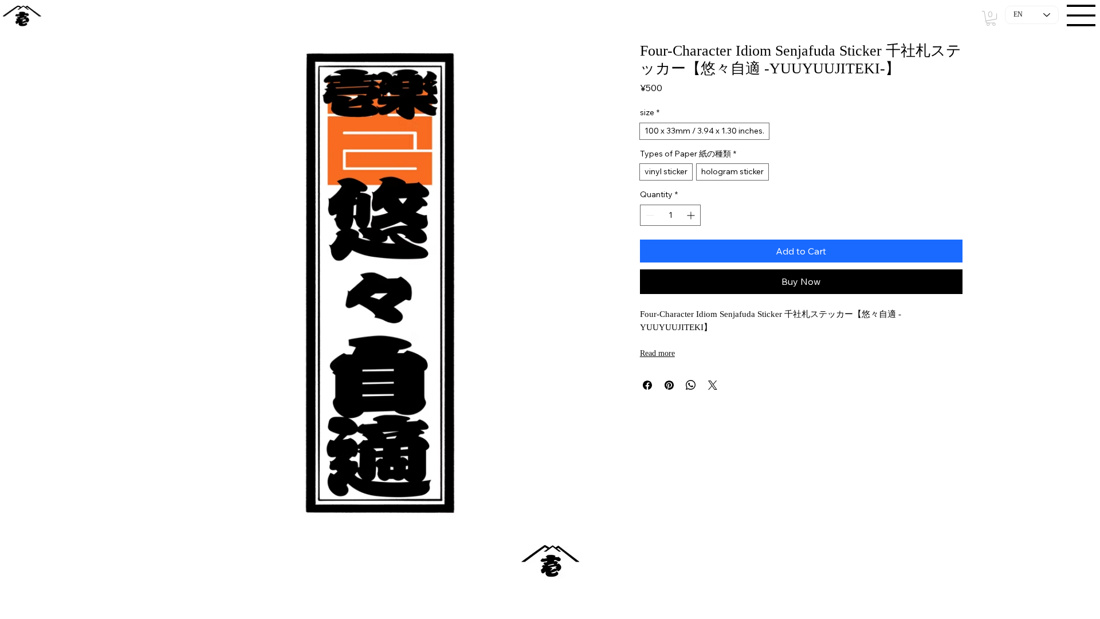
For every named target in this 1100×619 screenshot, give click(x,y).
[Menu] (1082, 15)
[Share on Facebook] (647, 385)
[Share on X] (713, 385)
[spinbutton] (670, 215)
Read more (657, 353)
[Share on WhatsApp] (691, 385)
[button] (991, 18)
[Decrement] (649, 215)
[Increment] (692, 215)
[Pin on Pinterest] (669, 385)
